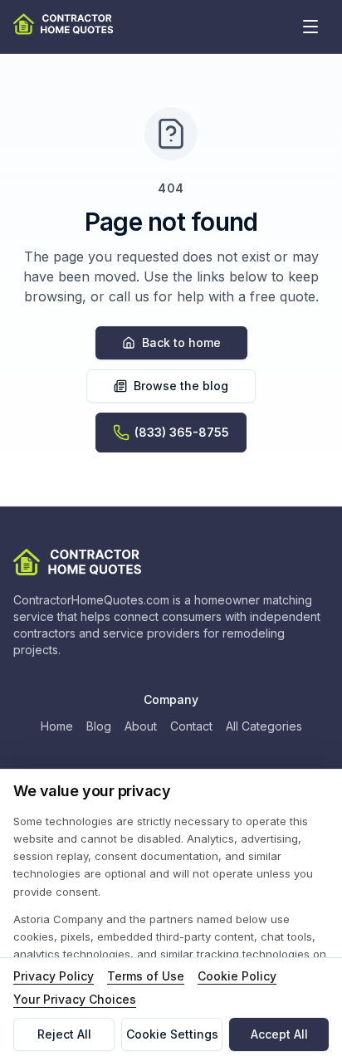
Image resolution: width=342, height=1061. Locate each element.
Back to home (181, 342)
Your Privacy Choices (74, 999)
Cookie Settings (172, 1034)
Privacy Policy (53, 976)
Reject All (64, 1034)
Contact (191, 726)
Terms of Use (145, 976)
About (141, 726)
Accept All (279, 1034)
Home (57, 726)
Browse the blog (181, 386)
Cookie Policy (237, 976)
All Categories (264, 726)
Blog (98, 726)
